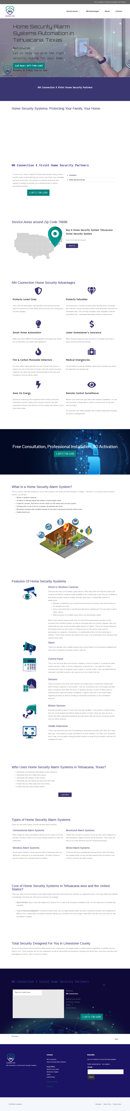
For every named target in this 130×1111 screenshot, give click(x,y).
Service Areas (72, 11)
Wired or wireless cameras (26, 497)
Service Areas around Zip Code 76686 (39, 222)
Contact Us (50, 1086)
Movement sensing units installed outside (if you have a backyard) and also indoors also (49, 509)
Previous (15, 1036)
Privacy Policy (117, 1104)
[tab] (91, 175)
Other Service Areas (77, 180)
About (107, 11)
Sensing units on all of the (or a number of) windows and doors (40, 506)
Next (116, 1039)
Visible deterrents (23, 512)
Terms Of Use (107, 1104)
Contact (118, 11)
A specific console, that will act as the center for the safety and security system (46, 503)
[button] (72, 246)
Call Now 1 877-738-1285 (29, 65)
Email (90, 1067)
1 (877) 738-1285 (38, 192)
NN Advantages (92, 11)
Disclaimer (98, 1104)
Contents (72, 175)
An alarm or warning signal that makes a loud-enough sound (39, 500)
